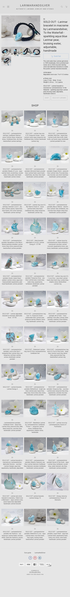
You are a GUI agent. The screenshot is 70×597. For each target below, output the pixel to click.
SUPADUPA (35, 572)
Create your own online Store (35, 574)
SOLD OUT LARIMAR (59, 98)
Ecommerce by (35, 570)
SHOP (47, 98)
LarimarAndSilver (40, 553)
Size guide (27, 553)
